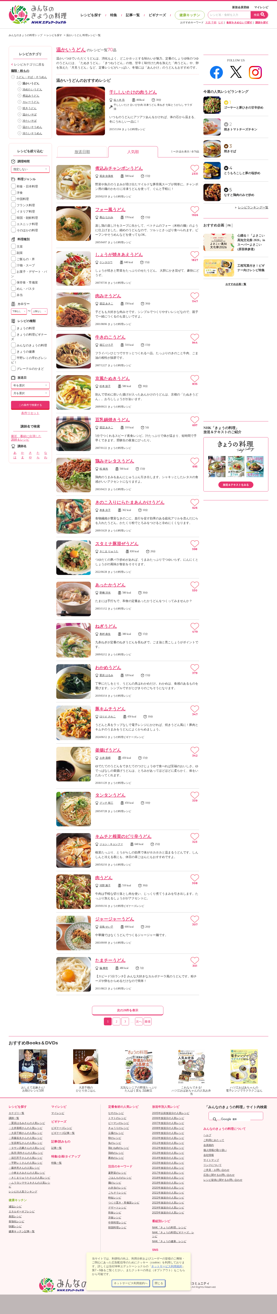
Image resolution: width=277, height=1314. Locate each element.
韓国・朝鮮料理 (27, 217)
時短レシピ (114, 1197)
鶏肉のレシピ (116, 1152)
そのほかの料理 (27, 230)
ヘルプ (207, 1135)
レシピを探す (91, 15)
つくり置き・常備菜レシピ (123, 1202)
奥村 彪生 (105, 633)
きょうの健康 (25, 351)
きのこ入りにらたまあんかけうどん (129, 502)
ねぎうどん (106, 626)
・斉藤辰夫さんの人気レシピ (25, 1138)
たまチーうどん (110, 960)
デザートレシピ (117, 1207)
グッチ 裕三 (106, 802)
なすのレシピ (116, 1113)
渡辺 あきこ (106, 303)
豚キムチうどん (110, 708)
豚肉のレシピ (116, 1157)
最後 (148, 1021)
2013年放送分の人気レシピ (168, 1152)
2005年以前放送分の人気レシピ (170, 1113)
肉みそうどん (108, 295)
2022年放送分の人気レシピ (168, 1197)
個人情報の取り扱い (215, 1150)
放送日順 (82, 152)
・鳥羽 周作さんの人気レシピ (26, 1152)
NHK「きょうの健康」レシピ (169, 1241)
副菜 (19, 252)
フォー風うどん (110, 209)
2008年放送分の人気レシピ (168, 1128)
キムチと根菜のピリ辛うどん (123, 836)
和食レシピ (114, 1212)
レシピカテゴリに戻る (29, 64)
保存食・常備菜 (27, 282)
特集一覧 (56, 1162)
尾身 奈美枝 (106, 176)
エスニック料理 (27, 224)
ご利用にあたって (213, 1140)
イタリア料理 (25, 211)
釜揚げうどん (108, 750)
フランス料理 (25, 205)
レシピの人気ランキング (23, 1191)
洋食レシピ (114, 1217)
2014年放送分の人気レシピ (168, 1157)
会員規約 (208, 1145)
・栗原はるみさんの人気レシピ (27, 1123)
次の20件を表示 (127, 1010)
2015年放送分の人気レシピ (168, 1162)
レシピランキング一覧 (253, 207)
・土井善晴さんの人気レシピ (25, 1128)
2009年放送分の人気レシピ (168, 1133)
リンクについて (212, 1165)
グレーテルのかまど (30, 368)
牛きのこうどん (110, 337)
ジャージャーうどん (114, 919)
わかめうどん (108, 667)
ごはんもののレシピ (120, 1177)
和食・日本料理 (27, 186)
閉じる (159, 1283)
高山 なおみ (106, 217)
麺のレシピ (114, 1182)
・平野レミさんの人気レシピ (25, 1162)
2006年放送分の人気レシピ (168, 1118)
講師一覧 (14, 1118)
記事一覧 (133, 15)
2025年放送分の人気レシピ (168, 1212)
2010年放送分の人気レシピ (168, 1138)
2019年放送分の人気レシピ (168, 1182)
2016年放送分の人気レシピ (168, 1167)
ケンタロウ (106, 262)
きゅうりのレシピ (118, 1128)
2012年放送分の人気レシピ (168, 1147)
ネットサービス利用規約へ (131, 1283)
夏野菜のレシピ (117, 1172)
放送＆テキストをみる (236, 484)
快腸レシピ (15, 1226)
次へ (139, 1021)
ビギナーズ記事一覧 (63, 1133)
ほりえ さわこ (108, 716)
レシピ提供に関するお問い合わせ (222, 1179)
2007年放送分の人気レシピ (168, 1123)
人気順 (133, 152)
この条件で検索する (30, 405)
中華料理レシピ (117, 1222)
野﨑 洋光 (105, 592)
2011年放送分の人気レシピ (168, 1142)
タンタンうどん (110, 795)
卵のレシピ (114, 1138)
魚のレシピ (114, 1142)
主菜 (19, 246)
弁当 (19, 295)
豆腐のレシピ (116, 1133)
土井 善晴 (105, 757)
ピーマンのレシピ (118, 1123)
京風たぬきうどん (112, 378)
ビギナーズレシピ (61, 1128)
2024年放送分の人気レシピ (168, 1207)
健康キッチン (189, 15)
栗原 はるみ (106, 675)
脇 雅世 (104, 968)
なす (220, 22)
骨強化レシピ (16, 1221)
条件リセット (30, 413)
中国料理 (22, 199)
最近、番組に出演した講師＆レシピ (26, 438)
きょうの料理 (25, 328)
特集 (113, 15)
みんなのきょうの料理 (31, 345)
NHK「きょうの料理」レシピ (169, 1227)
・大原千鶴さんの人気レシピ (25, 1133)
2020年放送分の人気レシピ (168, 1187)
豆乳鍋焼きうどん (112, 419)
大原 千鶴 (210, 22)
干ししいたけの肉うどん (133, 92)
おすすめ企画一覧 (235, 284)
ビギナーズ (157, 15)
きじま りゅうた (109, 551)
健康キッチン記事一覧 (22, 1231)
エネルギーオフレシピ (22, 1211)
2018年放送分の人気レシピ (168, 1177)
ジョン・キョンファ (111, 844)
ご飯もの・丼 (25, 259)
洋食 (19, 192)
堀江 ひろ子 (106, 344)
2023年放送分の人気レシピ (168, 1202)
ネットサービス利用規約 (166, 1266)
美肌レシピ (15, 1216)
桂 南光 (104, 468)
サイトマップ (211, 1160)
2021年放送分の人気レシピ (168, 1192)
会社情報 (208, 1155)
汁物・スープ (25, 265)
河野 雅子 (105, 885)
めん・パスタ (25, 288)
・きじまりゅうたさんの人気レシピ (29, 1177)
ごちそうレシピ (117, 1192)
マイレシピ (261, 7)
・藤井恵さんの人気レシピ (24, 1167)
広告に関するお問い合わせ (219, 1174)
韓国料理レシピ (117, 1227)
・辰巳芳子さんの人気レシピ (25, 1157)
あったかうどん (110, 585)
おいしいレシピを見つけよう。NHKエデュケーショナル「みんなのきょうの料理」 (38, 14)
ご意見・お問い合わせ (216, 1170)
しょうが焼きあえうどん (119, 254)
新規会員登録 (240, 7)
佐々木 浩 (119, 99)
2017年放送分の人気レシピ (168, 1172)
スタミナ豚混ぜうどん (116, 543)
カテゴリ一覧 (16, 1113)
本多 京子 (105, 510)
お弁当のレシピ (117, 1187)
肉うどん (104, 877)
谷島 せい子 (106, 926)
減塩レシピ (15, 1206)
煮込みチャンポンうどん (119, 168)
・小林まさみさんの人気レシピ (27, 1172)
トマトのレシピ (117, 1118)
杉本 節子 (105, 386)
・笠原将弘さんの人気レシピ (25, 1142)
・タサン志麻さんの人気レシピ (27, 1147)
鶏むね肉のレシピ (118, 1147)
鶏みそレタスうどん (114, 461)
